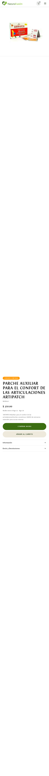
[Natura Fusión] (12, 3)
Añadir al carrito (24, 434)
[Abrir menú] (45, 3)
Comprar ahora (24, 426)
